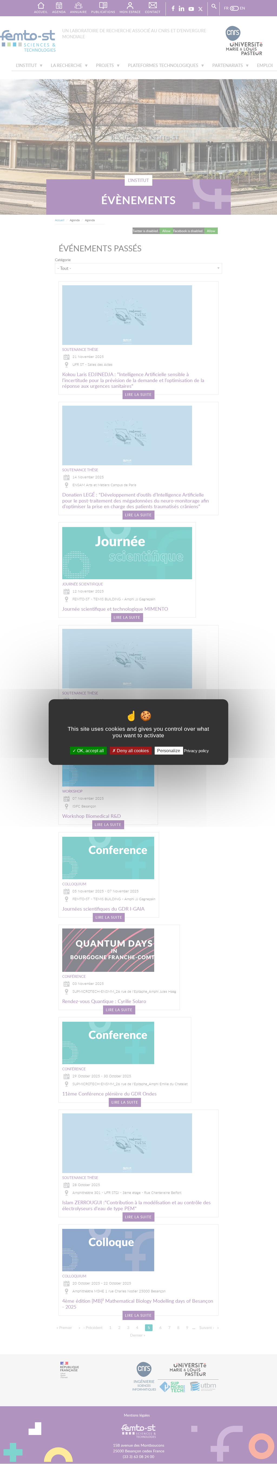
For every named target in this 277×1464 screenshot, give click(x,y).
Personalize (168, 750)
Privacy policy (196, 750)
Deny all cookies (132, 750)
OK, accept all (90, 750)
